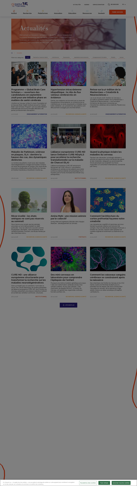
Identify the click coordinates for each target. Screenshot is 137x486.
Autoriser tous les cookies (121, 483)
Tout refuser (104, 483)
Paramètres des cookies (88, 483)
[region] (68, 483)
